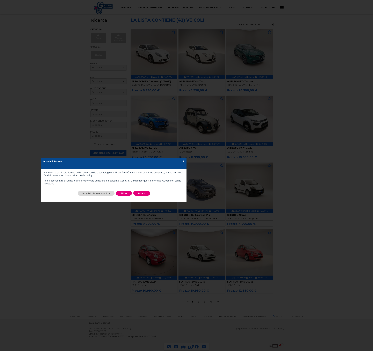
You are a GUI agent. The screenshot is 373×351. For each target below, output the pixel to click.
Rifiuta (124, 193)
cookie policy (85, 175)
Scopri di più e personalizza (96, 193)
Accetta (142, 193)
